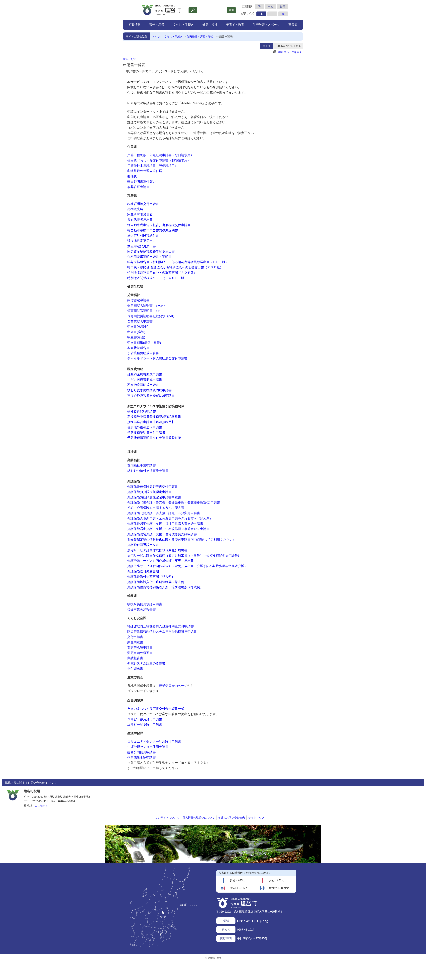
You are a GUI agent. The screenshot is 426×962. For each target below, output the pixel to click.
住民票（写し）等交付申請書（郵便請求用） (159, 160)
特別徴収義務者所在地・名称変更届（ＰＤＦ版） (162, 272)
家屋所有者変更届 (140, 214)
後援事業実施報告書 (141, 609)
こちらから (41, 805)
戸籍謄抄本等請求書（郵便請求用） (152, 165)
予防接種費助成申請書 (143, 353)
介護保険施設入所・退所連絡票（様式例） (157, 582)
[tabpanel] (213, 844)
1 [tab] (213, 859)
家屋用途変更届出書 (141, 246)
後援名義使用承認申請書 (144, 604)
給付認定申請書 (138, 300)
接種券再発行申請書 (141, 411)
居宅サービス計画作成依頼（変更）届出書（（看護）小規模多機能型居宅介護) (183, 555)
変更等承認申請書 (140, 647)
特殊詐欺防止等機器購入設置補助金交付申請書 (160, 626)
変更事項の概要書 (140, 653)
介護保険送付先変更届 (143, 571)
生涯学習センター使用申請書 (147, 747)
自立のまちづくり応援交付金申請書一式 (155, 708)
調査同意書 (135, 642)
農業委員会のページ (173, 685)
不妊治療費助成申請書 (143, 385)
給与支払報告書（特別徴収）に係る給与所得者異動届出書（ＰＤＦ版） (177, 262)
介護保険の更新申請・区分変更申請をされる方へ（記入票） (170, 518)
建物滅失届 (135, 209)
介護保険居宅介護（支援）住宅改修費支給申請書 (162, 534)
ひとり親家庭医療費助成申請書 (149, 390)
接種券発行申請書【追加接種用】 (151, 422)
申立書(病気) (136, 332)
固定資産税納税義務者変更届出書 (151, 251)
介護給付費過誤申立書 (143, 545)
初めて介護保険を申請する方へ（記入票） (157, 507)
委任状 (132, 176)
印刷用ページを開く (290, 52)
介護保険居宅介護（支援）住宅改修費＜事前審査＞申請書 (168, 529)
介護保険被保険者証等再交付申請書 (152, 486)
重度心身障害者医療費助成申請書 (151, 395)
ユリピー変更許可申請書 (144, 724)
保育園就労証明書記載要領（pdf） (151, 316)
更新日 (266, 46)
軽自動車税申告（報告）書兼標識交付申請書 (159, 225)
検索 (231, 10)
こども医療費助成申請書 (144, 379)
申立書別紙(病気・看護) (144, 342)
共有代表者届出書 (140, 219)
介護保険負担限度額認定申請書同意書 (154, 497)
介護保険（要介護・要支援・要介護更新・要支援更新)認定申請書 (173, 502)
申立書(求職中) (137, 326)
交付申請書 (135, 637)
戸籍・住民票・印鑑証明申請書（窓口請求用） (160, 155)
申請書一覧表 (225, 36)
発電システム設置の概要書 (146, 663)
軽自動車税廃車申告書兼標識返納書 (152, 230)
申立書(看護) (136, 337)
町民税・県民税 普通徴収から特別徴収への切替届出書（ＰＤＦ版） (175, 267)
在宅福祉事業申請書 (141, 465)
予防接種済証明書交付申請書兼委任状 (154, 438)
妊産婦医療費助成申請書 (144, 374)
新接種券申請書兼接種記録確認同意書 (154, 416)
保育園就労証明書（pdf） (145, 311)
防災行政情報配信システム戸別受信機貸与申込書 (162, 631)
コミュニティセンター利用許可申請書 (154, 741)
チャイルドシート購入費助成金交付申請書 (157, 358)
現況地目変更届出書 (141, 241)
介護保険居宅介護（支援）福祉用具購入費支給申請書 (165, 523)
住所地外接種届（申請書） (146, 427)
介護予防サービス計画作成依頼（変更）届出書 (160, 560)
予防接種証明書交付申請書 (146, 432)
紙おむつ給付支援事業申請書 (147, 471)
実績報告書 (135, 658)
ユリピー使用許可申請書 (144, 719)
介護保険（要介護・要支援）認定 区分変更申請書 (163, 513)
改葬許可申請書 (138, 187)
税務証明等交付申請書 (143, 204)
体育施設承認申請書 (141, 757)
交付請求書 (135, 668)
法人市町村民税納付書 (143, 235)
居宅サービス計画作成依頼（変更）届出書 (157, 550)
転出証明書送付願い (141, 181)
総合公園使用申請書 (141, 752)
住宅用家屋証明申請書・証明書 (149, 257)
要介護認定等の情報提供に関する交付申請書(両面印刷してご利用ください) (180, 539)
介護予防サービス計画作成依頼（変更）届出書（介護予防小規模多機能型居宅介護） (187, 566)
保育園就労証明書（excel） (147, 305)
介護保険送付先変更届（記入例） (151, 576)
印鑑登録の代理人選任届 (144, 171)
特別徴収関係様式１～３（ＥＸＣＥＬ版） (157, 278)
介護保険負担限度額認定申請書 (149, 492)
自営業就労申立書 (140, 321)
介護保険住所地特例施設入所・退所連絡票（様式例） (165, 587)
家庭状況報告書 (138, 348)
